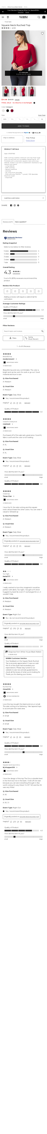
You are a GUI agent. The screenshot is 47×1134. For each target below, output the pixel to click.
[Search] (39, 17)
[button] (44, 17)
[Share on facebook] (11, 205)
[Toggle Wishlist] (42, 33)
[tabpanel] (23, 534)
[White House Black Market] (23, 17)
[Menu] (3, 17)
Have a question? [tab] (20, 222)
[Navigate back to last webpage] (3, 22)
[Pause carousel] (45, 11)
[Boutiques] (8, 17)
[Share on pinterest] (18, 205)
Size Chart (41, 115)
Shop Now (24, 12)
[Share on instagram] (15, 205)
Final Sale (8, 22)
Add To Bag (23, 126)
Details (17, 100)
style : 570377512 (9, 153)
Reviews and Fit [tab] (8, 222)
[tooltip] (34, 103)
